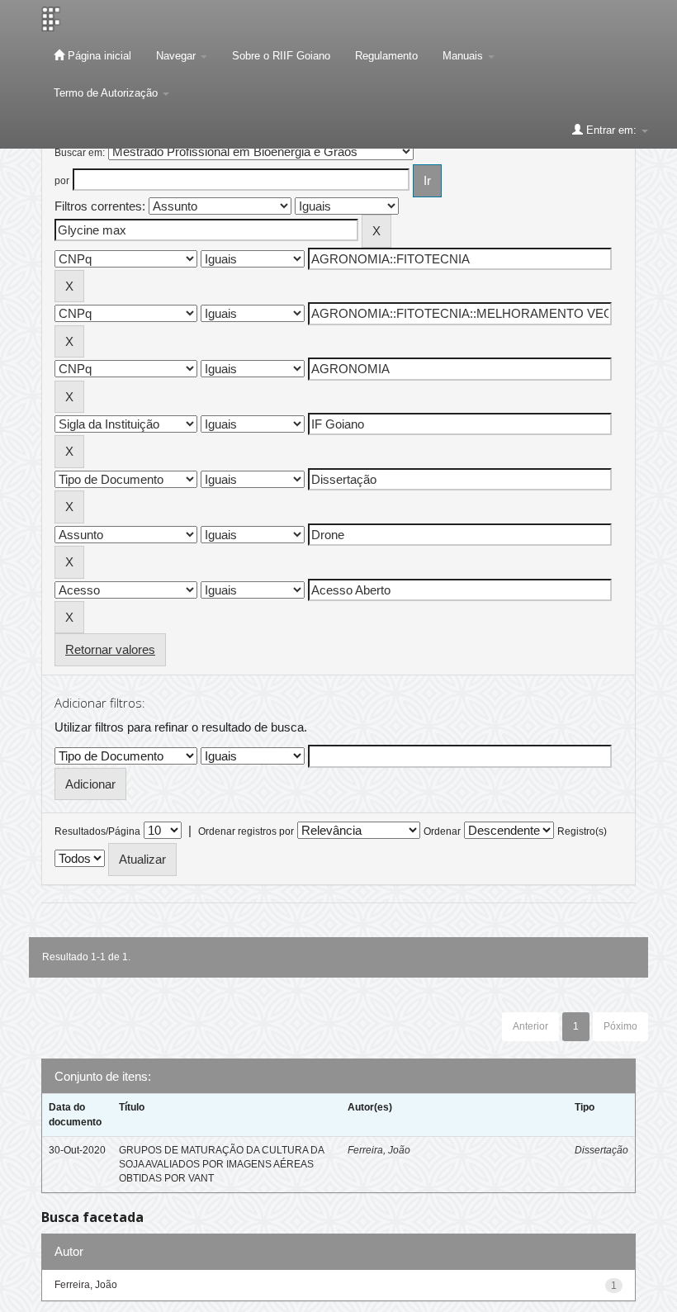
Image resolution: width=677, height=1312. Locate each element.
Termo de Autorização (107, 93)
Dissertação (601, 1150)
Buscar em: (79, 153)
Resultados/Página (97, 831)
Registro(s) (582, 831)
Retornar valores (110, 649)
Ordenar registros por (246, 831)
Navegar (177, 56)
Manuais (464, 56)
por (61, 181)
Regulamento (386, 56)
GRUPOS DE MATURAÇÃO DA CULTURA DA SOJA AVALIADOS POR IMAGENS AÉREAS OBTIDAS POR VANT (221, 1164)
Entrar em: (611, 130)
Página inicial (97, 56)
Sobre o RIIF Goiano (281, 56)
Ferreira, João (379, 1150)
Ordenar (442, 831)
